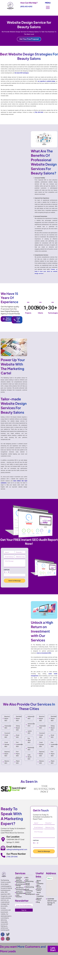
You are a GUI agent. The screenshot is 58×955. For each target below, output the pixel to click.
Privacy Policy (39, 889)
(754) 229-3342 (12, 857)
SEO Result (39, 886)
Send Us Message (14, 580)
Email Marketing (28, 890)
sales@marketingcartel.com (16, 849)
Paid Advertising (29, 880)
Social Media (27, 884)
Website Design (19, 878)
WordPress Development (21, 888)
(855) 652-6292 (26, 6)
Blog (38, 902)
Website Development (21, 881)
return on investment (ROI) (44, 653)
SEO (26, 877)
